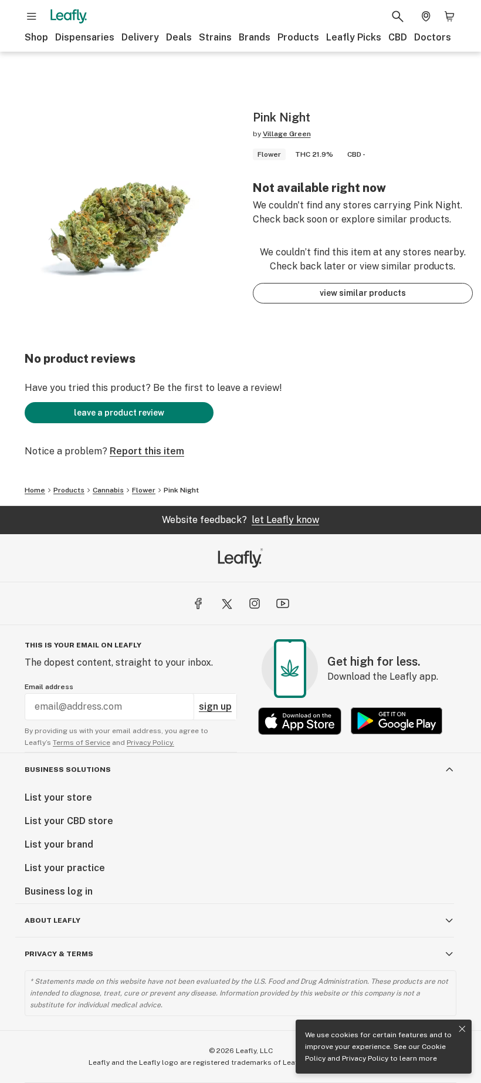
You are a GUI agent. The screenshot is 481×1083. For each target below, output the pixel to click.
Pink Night (181, 490)
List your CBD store (69, 820)
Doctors (432, 37)
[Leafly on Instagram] (254, 603)
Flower (143, 490)
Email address (49, 687)
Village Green (287, 134)
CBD (397, 37)
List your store (58, 797)
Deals (179, 37)
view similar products (363, 293)
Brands (254, 37)
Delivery (140, 37)
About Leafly (52, 920)
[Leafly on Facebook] (198, 603)
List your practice (65, 867)
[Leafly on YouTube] (283, 603)
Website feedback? (240, 519)
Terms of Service (81, 742)
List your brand (59, 844)
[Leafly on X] (226, 603)
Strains (215, 37)
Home (35, 490)
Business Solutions (68, 769)
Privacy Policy (365, 1058)
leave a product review (119, 412)
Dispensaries (84, 37)
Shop (36, 37)
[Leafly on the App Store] (299, 721)
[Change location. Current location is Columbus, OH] (426, 16)
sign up (215, 706)
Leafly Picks (353, 37)
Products (298, 37)
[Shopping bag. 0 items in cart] (449, 16)
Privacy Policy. (150, 742)
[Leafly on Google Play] (396, 721)
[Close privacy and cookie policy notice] (462, 1029)
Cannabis (108, 490)
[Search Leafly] (398, 16)
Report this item (147, 451)
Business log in (59, 891)
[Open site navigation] (32, 16)
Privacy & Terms (59, 954)
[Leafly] (68, 16)
